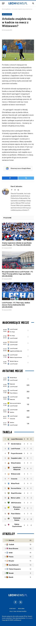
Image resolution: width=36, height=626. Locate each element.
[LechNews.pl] (18, 3)
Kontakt (13, 608)
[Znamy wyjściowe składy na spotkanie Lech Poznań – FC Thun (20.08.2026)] (18, 231)
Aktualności (7, 14)
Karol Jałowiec (16, 186)
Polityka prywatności (18, 611)
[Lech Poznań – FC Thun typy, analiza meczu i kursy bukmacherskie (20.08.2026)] (18, 291)
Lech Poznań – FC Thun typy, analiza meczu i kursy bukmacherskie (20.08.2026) (16, 305)
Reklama (21, 608)
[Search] (33, 3)
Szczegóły (29, 618)
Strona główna (6, 9)
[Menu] (3, 3)
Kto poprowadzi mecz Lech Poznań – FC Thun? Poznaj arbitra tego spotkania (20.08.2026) (17, 274)
